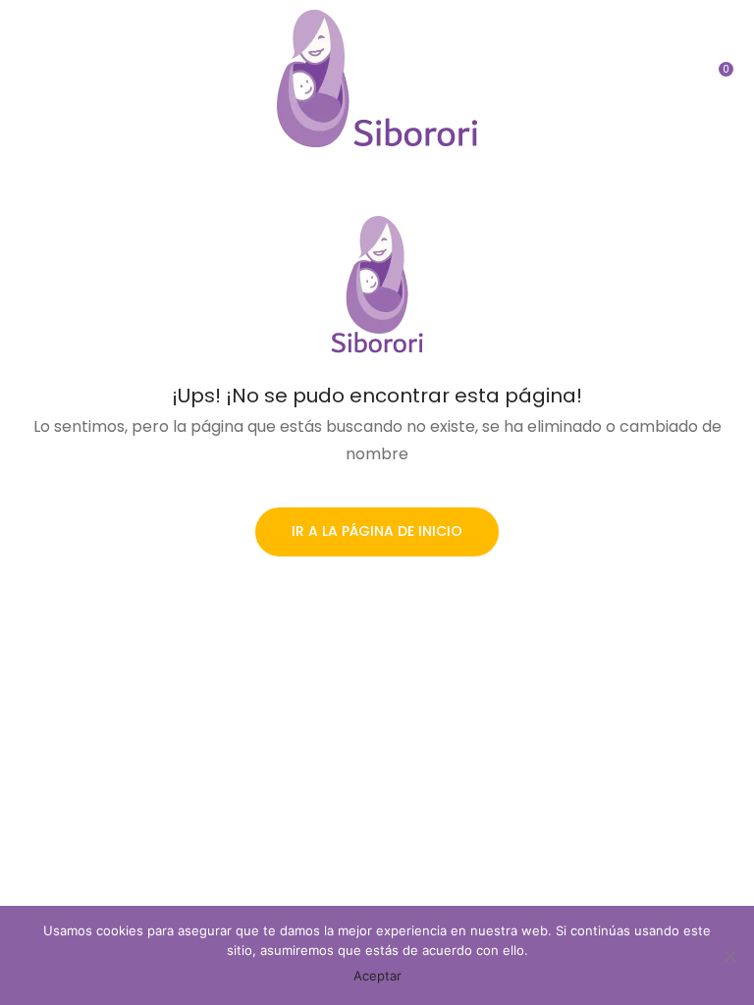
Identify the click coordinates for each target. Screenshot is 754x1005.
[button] (720, 78)
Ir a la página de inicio (377, 531)
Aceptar (377, 975)
